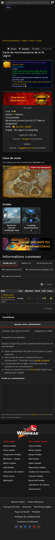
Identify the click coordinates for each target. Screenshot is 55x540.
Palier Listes (9, 476)
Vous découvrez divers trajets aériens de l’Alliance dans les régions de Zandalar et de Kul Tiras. (29, 73)
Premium (36, 512)
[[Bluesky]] (25, 527)
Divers (32, 40)
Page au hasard (22, 512)
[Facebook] (30, 527)
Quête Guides (35, 463)
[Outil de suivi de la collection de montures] (27, 244)
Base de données (12, 40)
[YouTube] (34, 527)
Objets (24, 40)
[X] (21, 527)
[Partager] (52, 2)
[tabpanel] (27, 296)
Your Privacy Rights (43, 507)
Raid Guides (8, 467)
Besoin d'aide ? (18, 502)
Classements (35, 489)
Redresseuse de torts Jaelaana (8, 296)
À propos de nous (12, 507)
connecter (34, 414)
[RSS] (39, 527)
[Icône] (7, 64)
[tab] (9, 263)
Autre (39, 40)
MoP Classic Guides (38, 441)
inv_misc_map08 (23, 126)
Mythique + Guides (11, 459)
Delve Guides (9, 450)
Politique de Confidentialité (27, 516)
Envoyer (26, 138)
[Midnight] (8, 480)
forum (33, 369)
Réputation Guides (37, 467)
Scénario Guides (36, 476)
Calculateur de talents (13, 472)
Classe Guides (9, 446)
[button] (36, 173)
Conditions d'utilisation (27, 521)
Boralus (37, 162)
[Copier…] (42, 284)
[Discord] (16, 527)
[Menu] (2, 2)
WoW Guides (9, 441)
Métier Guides (9, 463)
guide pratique (42, 360)
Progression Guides (12, 454)
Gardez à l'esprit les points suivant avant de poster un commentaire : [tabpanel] (27, 380)
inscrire (46, 414)
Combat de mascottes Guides (41, 472)
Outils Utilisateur (36, 502)
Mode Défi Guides (37, 480)
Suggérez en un (26, 147)
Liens (37, 48)
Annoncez (26, 507)
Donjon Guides (35, 454)
